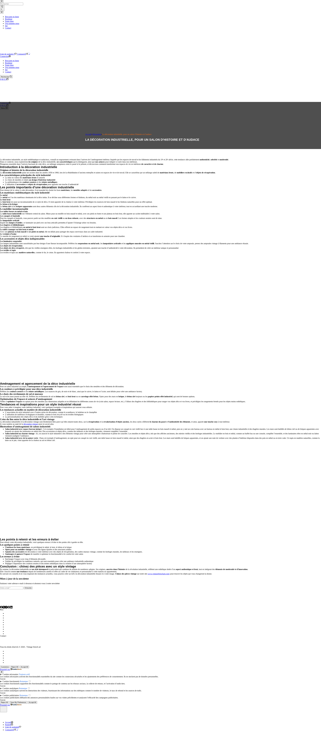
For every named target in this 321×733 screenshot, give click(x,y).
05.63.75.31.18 (6, 640)
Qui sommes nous (12, 67)
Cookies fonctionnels (11, 681)
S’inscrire (28, 588)
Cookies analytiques (10, 688)
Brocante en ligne (12, 61)
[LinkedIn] (11, 607)
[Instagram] (6, 607)
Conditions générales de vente (17, 658)
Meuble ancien (11, 625)
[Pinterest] (9, 607)
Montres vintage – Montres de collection (22, 629)
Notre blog (9, 65)
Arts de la (9, 616)
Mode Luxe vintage (13, 627)
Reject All (14, 667)
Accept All (24, 667)
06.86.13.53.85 (6, 643)
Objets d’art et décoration (16, 631)
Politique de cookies (13, 662)
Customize (5, 667)
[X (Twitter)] (4, 607)
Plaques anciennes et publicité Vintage (21, 634)
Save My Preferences (18, 702)
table (16, 616)
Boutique (8, 63)
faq (6, 70)
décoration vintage (30, 424)
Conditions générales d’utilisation (18, 660)
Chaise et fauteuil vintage (15, 618)
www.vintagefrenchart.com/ (159, 574)
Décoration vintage (13, 620)
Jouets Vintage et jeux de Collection (20, 622)
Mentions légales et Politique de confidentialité (23, 656)
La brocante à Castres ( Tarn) (16, 651)
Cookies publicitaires (11, 695)
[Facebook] (1, 607)
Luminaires (10, 613)
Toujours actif (24, 674)
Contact (8, 72)
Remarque (24, 681)
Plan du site (9, 653)
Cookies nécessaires (10, 674)
